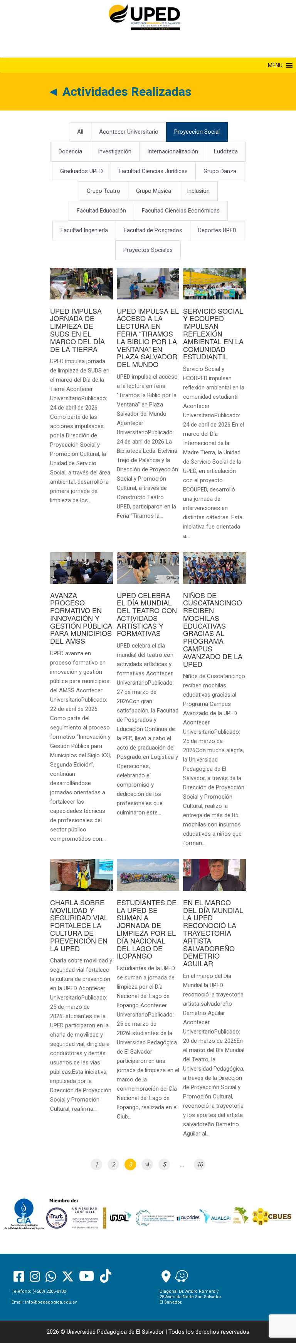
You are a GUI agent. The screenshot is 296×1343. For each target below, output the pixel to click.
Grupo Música (153, 190)
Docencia (70, 151)
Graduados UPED (81, 171)
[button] (275, 65)
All (80, 131)
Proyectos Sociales (148, 249)
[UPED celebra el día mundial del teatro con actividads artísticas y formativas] (148, 688)
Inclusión (198, 190)
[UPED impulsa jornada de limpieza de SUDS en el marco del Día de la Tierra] (81, 390)
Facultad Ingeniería (84, 230)
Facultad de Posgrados (153, 230)
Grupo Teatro (103, 190)
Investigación (114, 151)
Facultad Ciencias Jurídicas (153, 171)
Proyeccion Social (197, 131)
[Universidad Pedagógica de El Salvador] (144, 17)
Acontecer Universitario (128, 131)
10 (200, 1164)
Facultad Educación (101, 210)
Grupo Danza (220, 171)
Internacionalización (172, 151)
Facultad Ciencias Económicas (181, 210)
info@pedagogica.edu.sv (51, 1302)
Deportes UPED (217, 230)
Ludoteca (226, 151)
